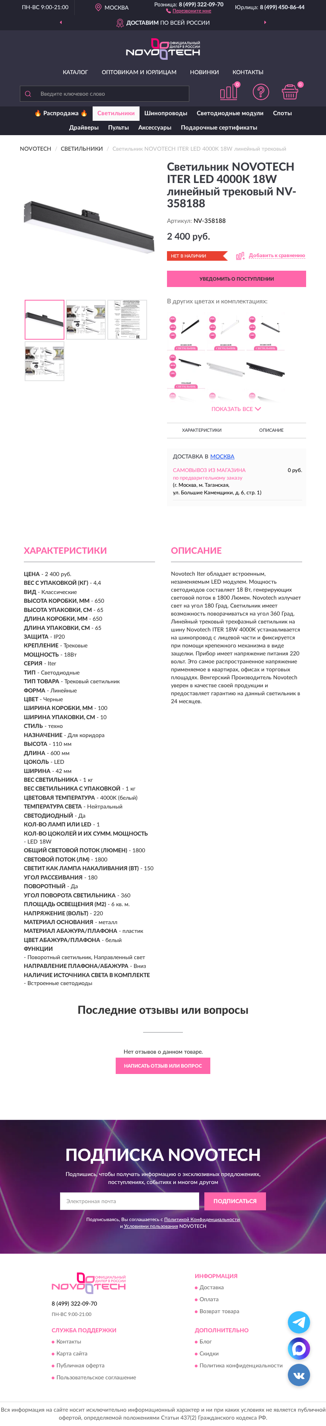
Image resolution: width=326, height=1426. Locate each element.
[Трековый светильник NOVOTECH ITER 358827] (186, 369)
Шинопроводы (165, 113)
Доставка (212, 1288)
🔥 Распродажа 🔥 (61, 113)
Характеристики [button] (201, 430)
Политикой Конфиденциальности (202, 1219)
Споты (282, 113)
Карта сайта (71, 1354)
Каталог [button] (75, 72)
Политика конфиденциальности (241, 1366)
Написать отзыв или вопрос (163, 1066)
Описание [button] (271, 430)
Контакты (248, 72)
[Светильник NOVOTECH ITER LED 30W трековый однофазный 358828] (226, 369)
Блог (206, 1342)
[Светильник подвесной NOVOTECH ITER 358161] (226, 331)
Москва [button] (222, 457)
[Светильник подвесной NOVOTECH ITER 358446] (265, 331)
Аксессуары (154, 128)
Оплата (209, 1300)
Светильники (116, 113)
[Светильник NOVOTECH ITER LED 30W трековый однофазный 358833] (265, 369)
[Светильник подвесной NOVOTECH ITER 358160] (186, 331)
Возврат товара (219, 1312)
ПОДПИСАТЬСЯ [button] (235, 1201)
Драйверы (84, 128)
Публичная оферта (80, 1366)
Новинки (204, 72)
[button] (188, 10)
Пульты (118, 128)
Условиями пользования (151, 1226)
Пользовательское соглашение (96, 1378)
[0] (290, 92)
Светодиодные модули (230, 113)
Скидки (209, 1354)
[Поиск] (28, 94)
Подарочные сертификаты (219, 128)
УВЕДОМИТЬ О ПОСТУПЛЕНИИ (237, 279)
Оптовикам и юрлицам (139, 72)
